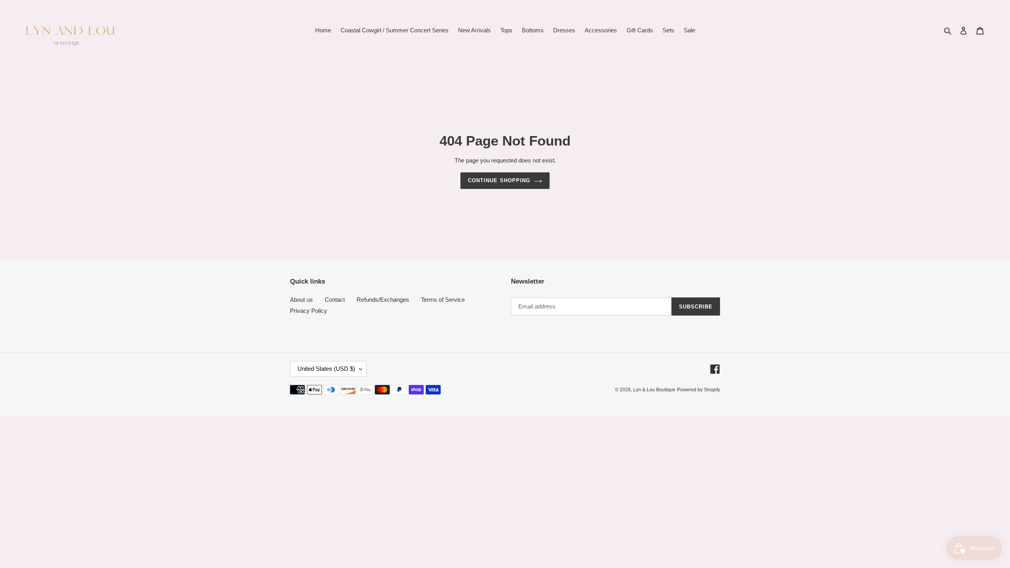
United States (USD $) (326, 368)
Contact (335, 299)
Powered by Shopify (698, 389)
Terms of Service (443, 299)
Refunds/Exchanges (383, 299)
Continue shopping (499, 180)
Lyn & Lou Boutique (654, 389)
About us (301, 299)
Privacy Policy (308, 310)
